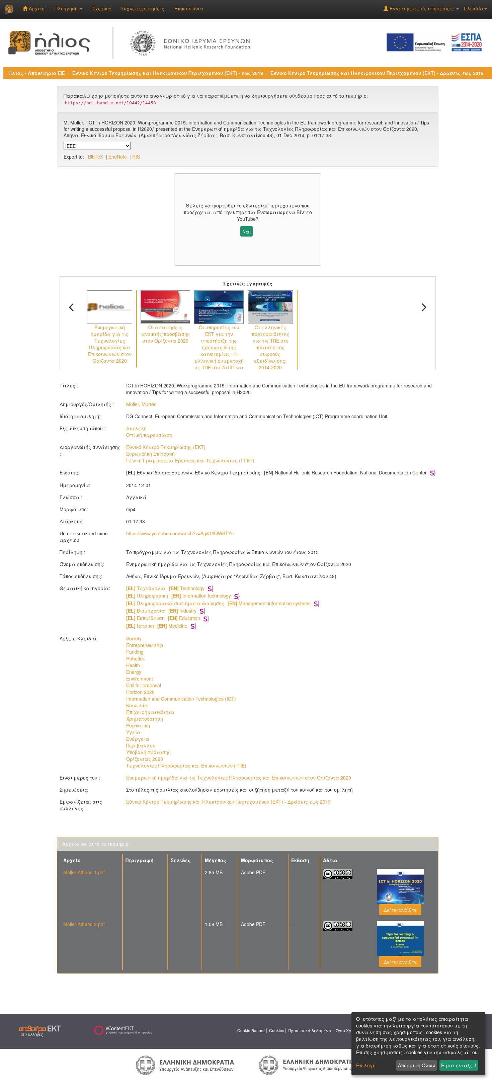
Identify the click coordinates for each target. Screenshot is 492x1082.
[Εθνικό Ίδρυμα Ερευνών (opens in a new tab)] (192, 41)
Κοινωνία (137, 705)
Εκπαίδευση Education (163, 618)
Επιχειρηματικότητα (150, 712)
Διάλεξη (136, 428)
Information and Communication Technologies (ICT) (181, 698)
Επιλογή (366, 1065)
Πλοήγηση (67, 8)
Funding (135, 651)
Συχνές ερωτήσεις (142, 8)
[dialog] (418, 1043)
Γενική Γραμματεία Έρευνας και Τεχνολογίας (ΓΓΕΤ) (190, 460)
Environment (139, 678)
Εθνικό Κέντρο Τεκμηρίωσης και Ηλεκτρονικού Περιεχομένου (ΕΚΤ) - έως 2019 (167, 73)
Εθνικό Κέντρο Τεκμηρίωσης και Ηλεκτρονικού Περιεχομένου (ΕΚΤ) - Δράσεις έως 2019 (377, 73)
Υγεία (133, 732)
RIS (136, 156)
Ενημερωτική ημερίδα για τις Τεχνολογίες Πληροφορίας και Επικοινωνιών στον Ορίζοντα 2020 (238, 777)
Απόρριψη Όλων (416, 1065)
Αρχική (36, 8)
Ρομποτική (138, 725)
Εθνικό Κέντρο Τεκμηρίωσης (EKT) (166, 447)
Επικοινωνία (188, 8)
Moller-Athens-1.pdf (84, 872)
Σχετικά (101, 8)
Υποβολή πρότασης (148, 752)
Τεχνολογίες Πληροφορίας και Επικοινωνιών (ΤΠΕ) (186, 765)
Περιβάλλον (140, 745)
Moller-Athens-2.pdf (84, 924)
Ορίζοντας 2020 (144, 758)
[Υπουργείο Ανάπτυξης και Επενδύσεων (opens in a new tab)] (185, 1064)
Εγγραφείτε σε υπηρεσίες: (422, 8)
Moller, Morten (141, 404)
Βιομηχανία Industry (161, 610)
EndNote (117, 156)
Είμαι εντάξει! (458, 1065)
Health (133, 665)
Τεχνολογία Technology (165, 588)
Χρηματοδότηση (144, 718)
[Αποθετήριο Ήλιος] (9, 9)
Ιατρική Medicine (156, 625)
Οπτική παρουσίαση (149, 435)
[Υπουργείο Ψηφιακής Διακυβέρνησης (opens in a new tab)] (307, 1064)
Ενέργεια (137, 738)
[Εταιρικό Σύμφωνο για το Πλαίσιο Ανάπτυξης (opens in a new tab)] (436, 41)
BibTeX (95, 156)
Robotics (135, 658)
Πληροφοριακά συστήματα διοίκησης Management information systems (218, 603)
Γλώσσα (474, 8)
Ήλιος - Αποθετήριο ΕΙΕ (36, 73)
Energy (133, 671)
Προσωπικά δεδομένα (310, 1030)
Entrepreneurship (144, 645)
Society (134, 638)
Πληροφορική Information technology (178, 595)
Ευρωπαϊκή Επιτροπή (150, 453)
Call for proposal (143, 685)
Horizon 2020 (140, 692)
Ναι (246, 231)
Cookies (276, 1030)
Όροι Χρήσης (348, 1030)
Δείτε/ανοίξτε (400, 909)
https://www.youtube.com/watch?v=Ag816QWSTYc (180, 533)
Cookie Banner (251, 1030)
